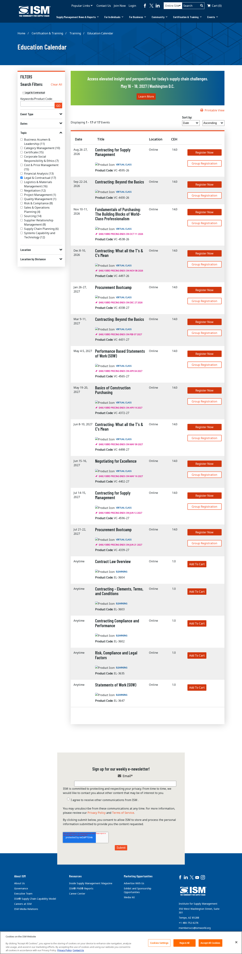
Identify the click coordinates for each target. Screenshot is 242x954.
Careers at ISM (23, 903)
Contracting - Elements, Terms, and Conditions (119, 591)
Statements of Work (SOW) (115, 684)
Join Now (120, 6)
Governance (21, 888)
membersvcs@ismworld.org (195, 928)
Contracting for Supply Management (112, 152)
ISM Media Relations (26, 909)
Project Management (40, 195)
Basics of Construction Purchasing (113, 390)
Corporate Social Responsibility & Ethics (41, 159)
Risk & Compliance (38, 203)
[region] (121, 942)
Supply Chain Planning (41, 229)
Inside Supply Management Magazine (90, 883)
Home (21, 33)
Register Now (204, 152)
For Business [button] (136, 17)
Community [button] (158, 17)
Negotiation (35, 190)
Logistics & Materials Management (38, 184)
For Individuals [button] (112, 17)
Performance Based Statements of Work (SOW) (120, 353)
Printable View (214, 110)
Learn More (146, 96)
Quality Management (40, 199)
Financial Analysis (39, 173)
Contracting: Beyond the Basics (119, 181)
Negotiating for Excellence (116, 461)
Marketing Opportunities (138, 876)
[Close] (236, 942)
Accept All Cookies (210, 942)
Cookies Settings (159, 942)
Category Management (42, 148)
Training (75, 33)
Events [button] (211, 17)
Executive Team (23, 893)
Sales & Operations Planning (37, 210)
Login (132, 6)
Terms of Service (123, 813)
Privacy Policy (97, 813)
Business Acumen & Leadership (37, 142)
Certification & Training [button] (186, 17)
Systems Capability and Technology (39, 235)
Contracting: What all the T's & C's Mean (119, 253)
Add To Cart (197, 564)
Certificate (34, 152)
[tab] (78, 17)
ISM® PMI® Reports (81, 888)
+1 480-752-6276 (188, 922)
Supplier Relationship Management (38, 222)
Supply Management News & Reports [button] (76, 17)
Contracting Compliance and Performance (117, 623)
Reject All (184, 942)
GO (58, 106)
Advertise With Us (134, 883)
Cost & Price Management (41, 167)
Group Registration (204, 163)
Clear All (56, 84)
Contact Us (104, 6)
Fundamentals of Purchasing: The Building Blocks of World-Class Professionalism (118, 214)
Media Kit (129, 897)
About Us (19, 883)
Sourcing (32, 216)
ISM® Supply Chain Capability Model (35, 898)
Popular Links (80, 6)
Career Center (77, 893)
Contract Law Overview (113, 561)
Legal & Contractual (40, 178)
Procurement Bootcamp (113, 287)
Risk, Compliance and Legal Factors (116, 655)
